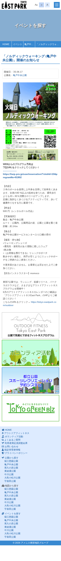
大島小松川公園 (12, 477)
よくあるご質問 (12, 440)
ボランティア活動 (14, 436)
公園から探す (11, 458)
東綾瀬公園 (10, 471)
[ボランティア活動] (30, 353)
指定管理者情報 (12, 450)
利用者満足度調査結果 (16, 443)
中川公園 (9, 474)
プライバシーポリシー (16, 453)
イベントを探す (13, 513)
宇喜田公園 (10, 481)
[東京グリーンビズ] (30, 408)
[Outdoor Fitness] (30, 325)
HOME (8, 430)
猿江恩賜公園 (11, 461)
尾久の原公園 (11, 468)
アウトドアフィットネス (16, 433)
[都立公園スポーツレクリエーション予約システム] (30, 380)
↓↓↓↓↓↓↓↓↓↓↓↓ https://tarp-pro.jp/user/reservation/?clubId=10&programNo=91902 (30, 174)
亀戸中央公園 (20, 75)
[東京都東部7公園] (14, 5)
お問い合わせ (11, 446)
